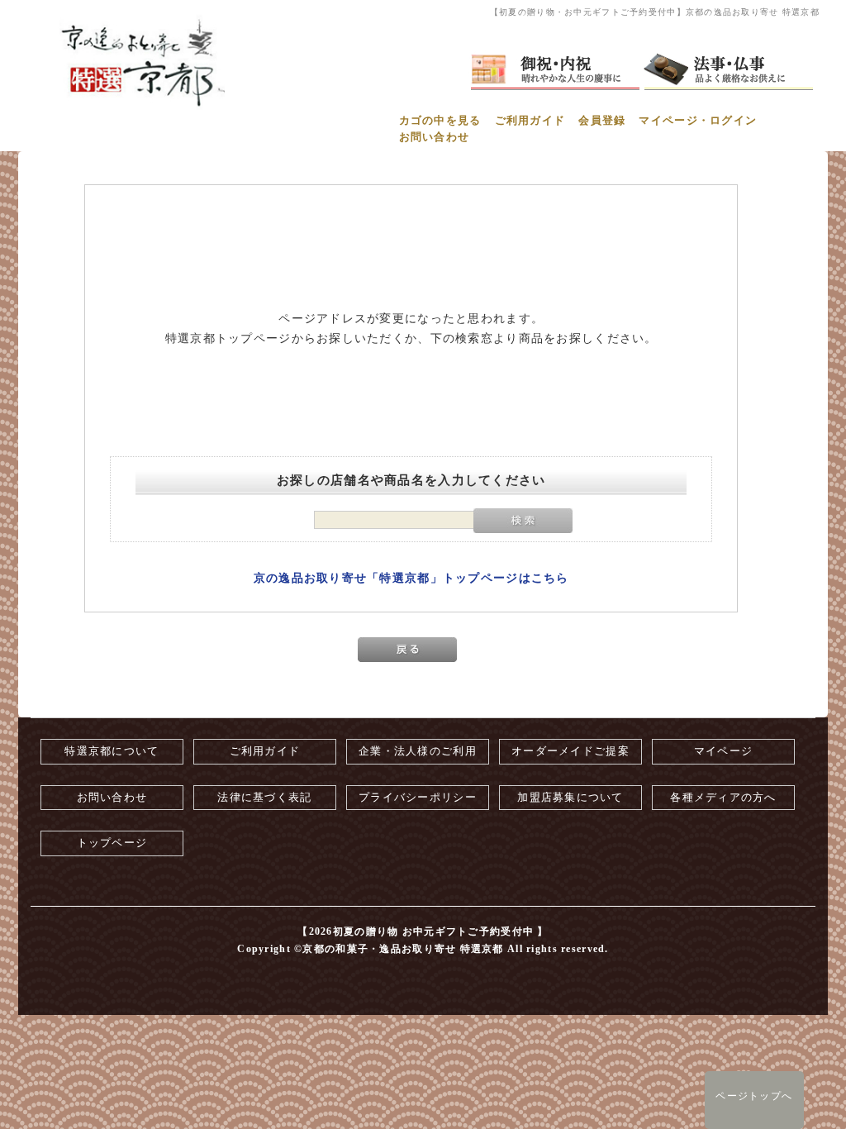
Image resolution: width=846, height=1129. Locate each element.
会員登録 (601, 120)
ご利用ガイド (530, 120)
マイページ (723, 751)
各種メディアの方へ (723, 797)
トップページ (112, 843)
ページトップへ (753, 1096)
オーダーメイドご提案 (570, 751)
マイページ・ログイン (698, 120)
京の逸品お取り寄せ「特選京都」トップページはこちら (411, 578)
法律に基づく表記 (264, 797)
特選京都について (111, 751)
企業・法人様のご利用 (418, 751)
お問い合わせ (434, 137)
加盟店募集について (570, 797)
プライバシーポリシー (418, 797)
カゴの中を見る (440, 120)
